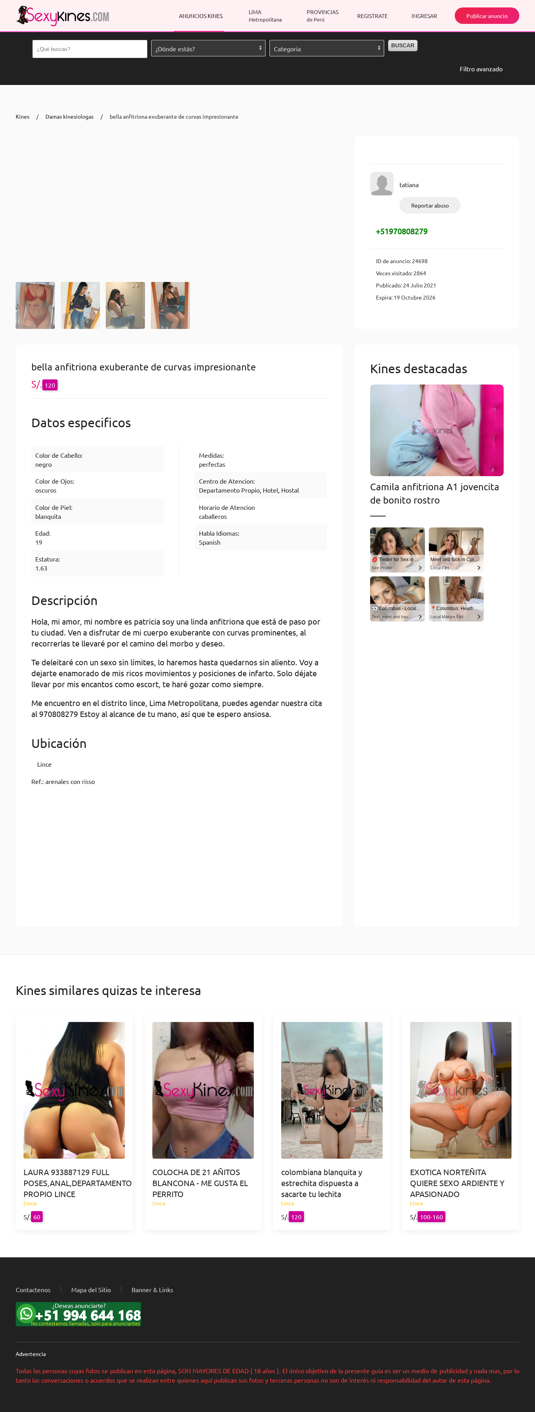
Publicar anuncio (487, 15)
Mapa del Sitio (91, 1289)
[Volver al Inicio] (62, 15)
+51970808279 (402, 231)
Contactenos (33, 1289)
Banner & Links (152, 1289)
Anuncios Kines (200, 15)
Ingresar (424, 15)
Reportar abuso (430, 205)
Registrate (372, 15)
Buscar (402, 45)
